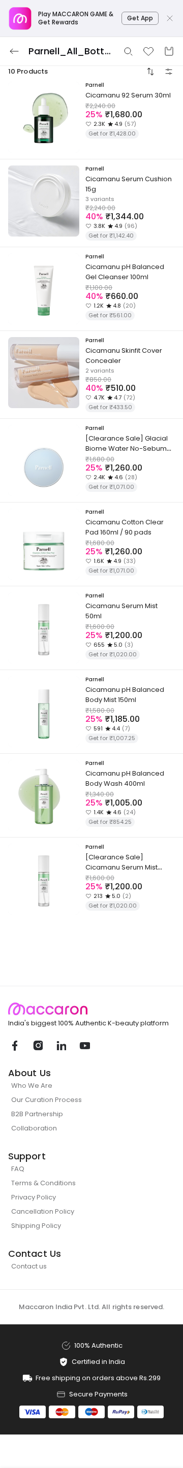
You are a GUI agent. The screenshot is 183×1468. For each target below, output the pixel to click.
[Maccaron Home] (91, 1009)
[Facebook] (14, 1046)
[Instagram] (38, 1046)
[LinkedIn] (61, 1046)
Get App (140, 18)
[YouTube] (84, 1046)
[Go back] (14, 51)
